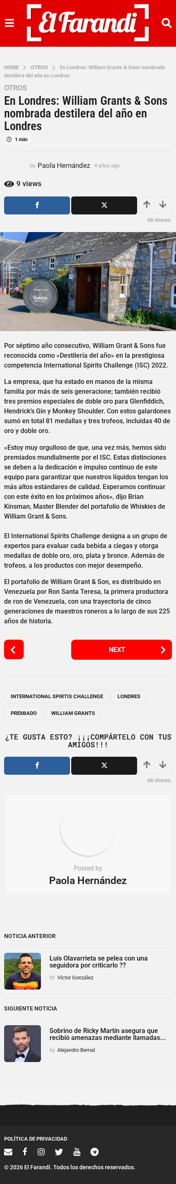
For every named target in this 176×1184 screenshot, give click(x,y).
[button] (9, 23)
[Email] (8, 1152)
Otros (15, 88)
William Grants (73, 713)
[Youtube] (76, 1152)
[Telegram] (94, 1152)
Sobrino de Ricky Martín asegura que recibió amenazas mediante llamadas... (108, 1034)
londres (128, 696)
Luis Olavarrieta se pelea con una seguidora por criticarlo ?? (99, 961)
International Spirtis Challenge (57, 696)
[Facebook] (25, 1152)
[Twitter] (59, 1152)
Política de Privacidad (35, 1139)
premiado (24, 713)
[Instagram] (41, 1152)
